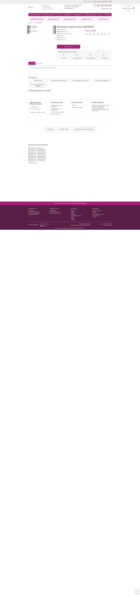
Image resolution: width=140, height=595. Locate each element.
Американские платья (36, 19)
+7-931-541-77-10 (107, 225)
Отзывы (94, 211)
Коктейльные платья (70, 19)
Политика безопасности (98, 214)
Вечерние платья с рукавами (102, 80)
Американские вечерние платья (59, 80)
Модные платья (86, 19)
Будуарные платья (53, 19)
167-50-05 (102, 5)
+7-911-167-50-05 (107, 223)
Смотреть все (32, 162)
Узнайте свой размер (90, 30)
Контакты (107, 14)
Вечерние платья (48, 14)
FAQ (100, 14)
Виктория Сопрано (54, 211)
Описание (32, 63)
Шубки (72, 211)
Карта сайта (82, 228)
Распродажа (77, 14)
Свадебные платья (35, 14)
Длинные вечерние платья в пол (80, 80)
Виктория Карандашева (34, 213)
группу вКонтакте (81, 203)
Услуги (59, 14)
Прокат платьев (103, 19)
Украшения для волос (76, 215)
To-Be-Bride (31, 210)
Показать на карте (40, 112)
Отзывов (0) (39, 63)
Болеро (73, 210)
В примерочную (68, 46)
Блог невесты (95, 215)
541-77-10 (106, 8)
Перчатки (73, 214)
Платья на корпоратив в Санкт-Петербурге (38, 85)
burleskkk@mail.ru (69, 8)
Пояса (72, 213)
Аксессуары (67, 14)
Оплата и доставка (90, 14)
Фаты (72, 217)
